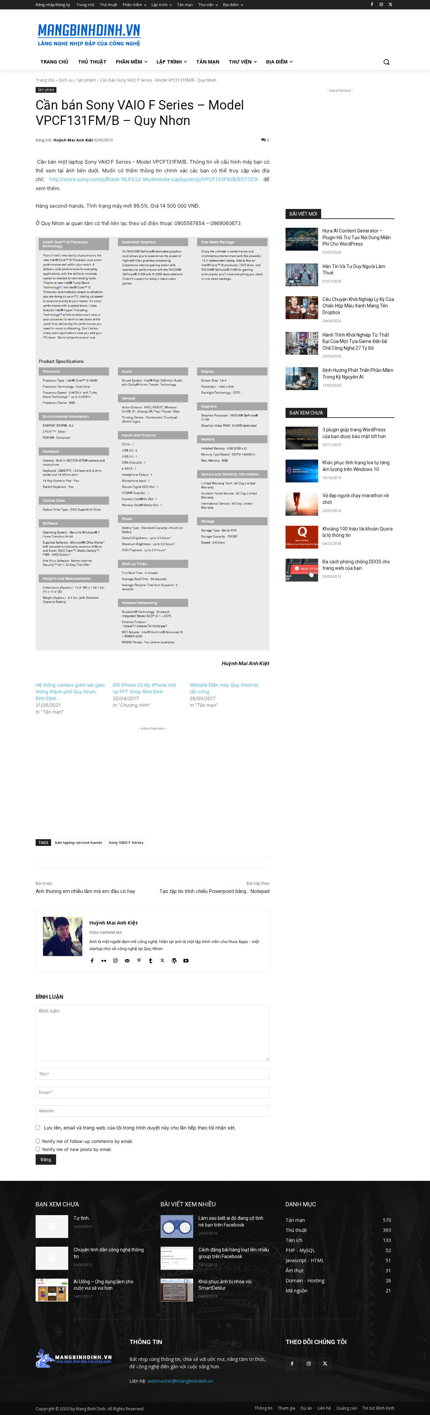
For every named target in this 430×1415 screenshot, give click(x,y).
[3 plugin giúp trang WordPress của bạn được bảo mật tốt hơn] (302, 438)
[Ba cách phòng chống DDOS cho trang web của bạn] (302, 570)
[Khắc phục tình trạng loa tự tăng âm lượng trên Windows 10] (302, 471)
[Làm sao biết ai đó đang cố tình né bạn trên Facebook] (177, 1226)
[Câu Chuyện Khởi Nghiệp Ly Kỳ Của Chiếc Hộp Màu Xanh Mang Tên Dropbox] (302, 307)
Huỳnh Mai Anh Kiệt (73, 139)
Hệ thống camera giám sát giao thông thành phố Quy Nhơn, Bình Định (70, 691)
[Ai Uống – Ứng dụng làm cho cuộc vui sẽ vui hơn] (52, 1290)
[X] (390, 5)
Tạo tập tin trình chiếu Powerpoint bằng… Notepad (214, 891)
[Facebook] (372, 5)
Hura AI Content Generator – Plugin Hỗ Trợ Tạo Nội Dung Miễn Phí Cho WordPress (356, 237)
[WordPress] (174, 959)
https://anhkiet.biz (105, 932)
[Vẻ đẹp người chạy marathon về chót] (302, 503)
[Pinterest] (138, 959)
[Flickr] (103, 959)
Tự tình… (83, 1218)
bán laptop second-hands (78, 842)
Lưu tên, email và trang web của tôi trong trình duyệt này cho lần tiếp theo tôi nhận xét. (140, 1127)
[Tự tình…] (52, 1226)
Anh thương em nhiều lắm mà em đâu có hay (85, 891)
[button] (386, 62)
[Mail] (127, 959)
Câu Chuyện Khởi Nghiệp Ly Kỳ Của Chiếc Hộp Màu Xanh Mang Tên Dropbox (358, 306)
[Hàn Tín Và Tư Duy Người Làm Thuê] (302, 274)
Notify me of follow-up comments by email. (87, 1141)
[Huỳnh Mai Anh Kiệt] (62, 941)
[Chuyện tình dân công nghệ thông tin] (52, 1258)
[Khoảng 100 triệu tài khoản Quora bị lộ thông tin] (302, 537)
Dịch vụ (66, 80)
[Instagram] (381, 5)
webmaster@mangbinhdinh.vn (180, 1381)
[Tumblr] (150, 959)
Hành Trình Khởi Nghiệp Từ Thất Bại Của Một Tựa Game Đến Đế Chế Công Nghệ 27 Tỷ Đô (355, 341)
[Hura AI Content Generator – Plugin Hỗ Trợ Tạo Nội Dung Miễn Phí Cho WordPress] (302, 239)
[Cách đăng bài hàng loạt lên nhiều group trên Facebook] (177, 1258)
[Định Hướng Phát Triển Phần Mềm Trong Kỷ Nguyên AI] (302, 378)
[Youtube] (185, 959)
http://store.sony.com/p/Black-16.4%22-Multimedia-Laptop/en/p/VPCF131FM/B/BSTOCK (153, 179)
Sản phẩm (86, 80)
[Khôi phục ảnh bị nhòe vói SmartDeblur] (177, 1290)
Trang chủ (45, 80)
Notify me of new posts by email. (77, 1149)
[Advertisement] (265, 34)
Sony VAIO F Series (126, 842)
